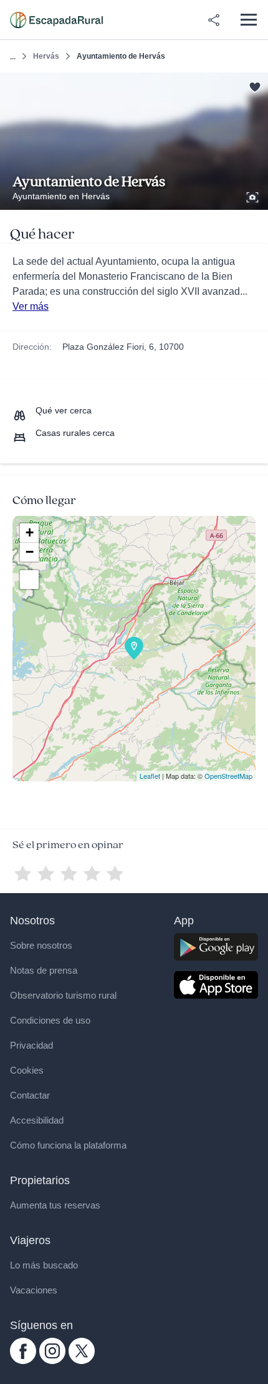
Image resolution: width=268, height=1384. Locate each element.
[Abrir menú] (248, 19)
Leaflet (150, 776)
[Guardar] (254, 85)
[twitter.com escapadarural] (82, 1361)
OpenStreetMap (228, 776)
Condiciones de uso (50, 1020)
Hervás (46, 56)
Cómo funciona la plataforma (68, 1145)
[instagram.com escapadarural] (52, 1361)
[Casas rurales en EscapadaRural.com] (56, 20)
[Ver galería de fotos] (254, 195)
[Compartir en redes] (214, 20)
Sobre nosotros (41, 945)
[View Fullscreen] (29, 579)
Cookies (27, 1070)
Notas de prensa (43, 970)
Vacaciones (33, 1290)
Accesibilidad (37, 1120)
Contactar (30, 1095)
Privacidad (31, 1045)
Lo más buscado (44, 1265)
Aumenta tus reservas (55, 1205)
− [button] (30, 552)
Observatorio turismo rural (63, 995)
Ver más (30, 306)
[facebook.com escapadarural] (23, 1361)
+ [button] (30, 532)
